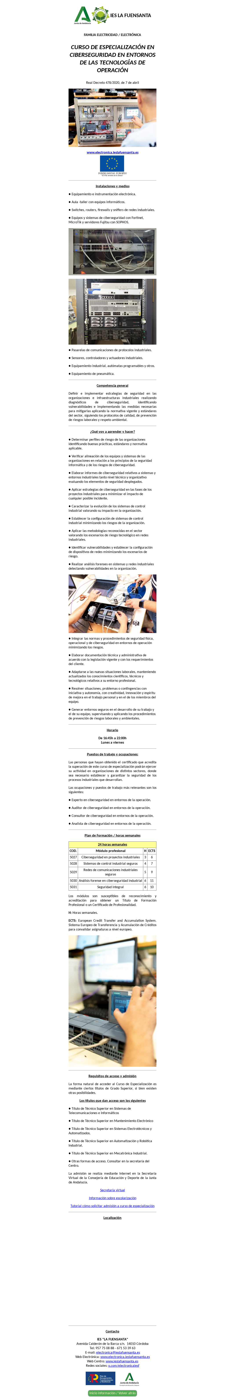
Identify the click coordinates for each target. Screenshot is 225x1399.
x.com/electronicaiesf (123, 1366)
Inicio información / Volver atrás (112, 1393)
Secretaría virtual (112, 1190)
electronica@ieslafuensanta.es (118, 1352)
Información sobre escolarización (112, 1198)
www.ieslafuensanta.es (122, 1361)
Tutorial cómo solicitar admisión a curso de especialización (112, 1206)
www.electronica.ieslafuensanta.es (125, 1357)
